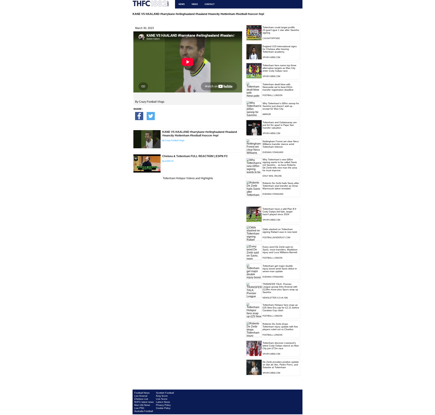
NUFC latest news (144, 402)
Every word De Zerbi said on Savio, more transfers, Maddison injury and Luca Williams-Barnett (280, 250)
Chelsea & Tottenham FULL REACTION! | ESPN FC (195, 156)
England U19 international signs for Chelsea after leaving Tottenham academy (280, 49)
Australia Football (143, 411)
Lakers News (163, 402)
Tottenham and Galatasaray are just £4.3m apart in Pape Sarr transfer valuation (280, 125)
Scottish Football (165, 392)
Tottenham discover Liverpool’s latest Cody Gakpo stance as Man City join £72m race (281, 346)
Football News (142, 392)
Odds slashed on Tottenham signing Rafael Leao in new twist (280, 230)
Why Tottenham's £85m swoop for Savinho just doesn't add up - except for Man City (281, 106)
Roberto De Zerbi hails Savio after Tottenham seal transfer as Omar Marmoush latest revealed (281, 186)
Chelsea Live (141, 399)
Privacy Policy (163, 405)
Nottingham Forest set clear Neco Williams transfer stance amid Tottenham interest (281, 144)
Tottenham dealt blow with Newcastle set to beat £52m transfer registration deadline (278, 87)
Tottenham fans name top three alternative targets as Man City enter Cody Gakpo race (279, 68)
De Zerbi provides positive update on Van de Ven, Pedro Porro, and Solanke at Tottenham (281, 365)
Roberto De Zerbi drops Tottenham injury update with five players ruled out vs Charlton (280, 327)
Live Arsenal (140, 395)
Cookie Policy (163, 408)
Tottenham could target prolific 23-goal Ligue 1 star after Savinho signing (281, 30)
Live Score (161, 399)
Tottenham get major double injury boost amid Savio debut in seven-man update (280, 269)
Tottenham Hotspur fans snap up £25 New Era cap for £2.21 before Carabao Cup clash (281, 308)
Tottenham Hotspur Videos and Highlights (188, 178)
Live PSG (139, 408)
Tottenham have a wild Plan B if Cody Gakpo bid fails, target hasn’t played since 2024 (279, 212)
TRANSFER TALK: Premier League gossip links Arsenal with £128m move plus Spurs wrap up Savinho (280, 288)
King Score (162, 395)
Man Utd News (142, 405)
